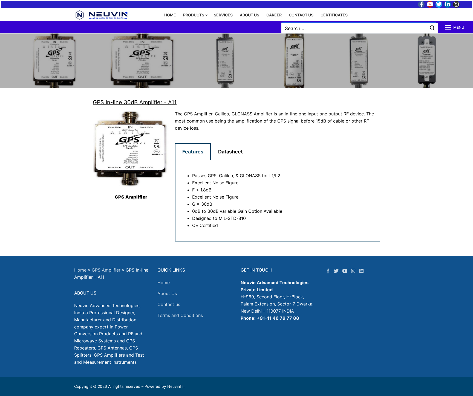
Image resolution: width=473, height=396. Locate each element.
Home (80, 270)
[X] (336, 271)
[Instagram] (456, 4)
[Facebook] (421, 4)
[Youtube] (430, 4)
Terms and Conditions (180, 315)
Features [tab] (192, 152)
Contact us (168, 304)
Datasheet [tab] (230, 152)
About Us (167, 293)
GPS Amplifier (106, 270)
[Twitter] (438, 4)
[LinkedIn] (447, 4)
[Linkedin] (361, 271)
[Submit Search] (432, 28)
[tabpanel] (277, 200)
